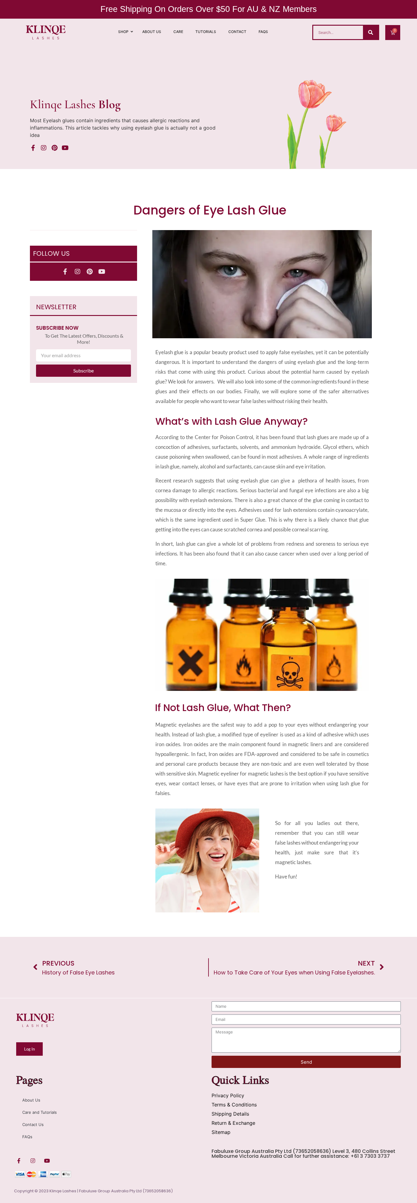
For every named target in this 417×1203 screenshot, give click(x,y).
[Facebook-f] (33, 148)
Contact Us (33, 1124)
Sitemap (221, 1132)
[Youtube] (65, 148)
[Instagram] (44, 148)
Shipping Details (230, 1114)
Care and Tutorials (39, 1112)
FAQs (27, 1136)
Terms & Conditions (234, 1105)
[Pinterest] (54, 148)
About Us (31, 1100)
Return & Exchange (233, 1123)
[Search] (370, 32)
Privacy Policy (228, 1095)
